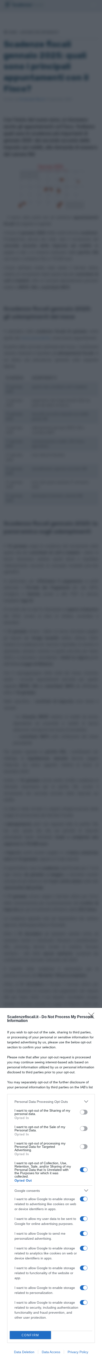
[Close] (92, 1017)
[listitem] (51, 1101)
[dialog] (51, 1184)
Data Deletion (24, 1352)
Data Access (51, 1352)
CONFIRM (30, 1335)
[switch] (84, 1112)
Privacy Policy (78, 1352)
